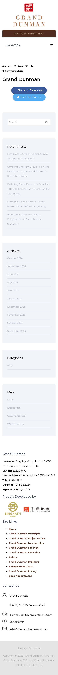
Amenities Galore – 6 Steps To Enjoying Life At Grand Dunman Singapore (25, 219)
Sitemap (22, 648)
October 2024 (15, 258)
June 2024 (13, 274)
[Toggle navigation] (52, 45)
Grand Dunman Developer (24, 533)
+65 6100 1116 (34, 665)
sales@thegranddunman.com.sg (29, 629)
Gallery (13, 557)
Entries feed (14, 407)
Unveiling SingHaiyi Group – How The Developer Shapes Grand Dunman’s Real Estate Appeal (28, 171)
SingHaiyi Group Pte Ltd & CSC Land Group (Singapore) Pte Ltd (29, 660)
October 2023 (15, 322)
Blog (10, 365)
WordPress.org (15, 423)
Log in (10, 399)
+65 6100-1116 (17, 622)
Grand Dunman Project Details (27, 538)
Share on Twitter (30, 97)
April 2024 (13, 290)
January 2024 (14, 298)
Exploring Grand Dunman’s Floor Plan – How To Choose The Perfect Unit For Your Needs (28, 189)
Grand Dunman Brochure (24, 561)
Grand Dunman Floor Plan (24, 552)
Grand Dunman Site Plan (24, 547)
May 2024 (12, 282)
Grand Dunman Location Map (26, 543)
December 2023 (16, 306)
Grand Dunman (33, 655)
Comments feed (16, 415)
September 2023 (16, 331)
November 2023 (16, 314)
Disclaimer (35, 648)
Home (12, 529)
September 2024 (16, 266)
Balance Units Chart (21, 566)
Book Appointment (20, 575)
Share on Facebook (30, 90)
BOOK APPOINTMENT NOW (29, 33)
